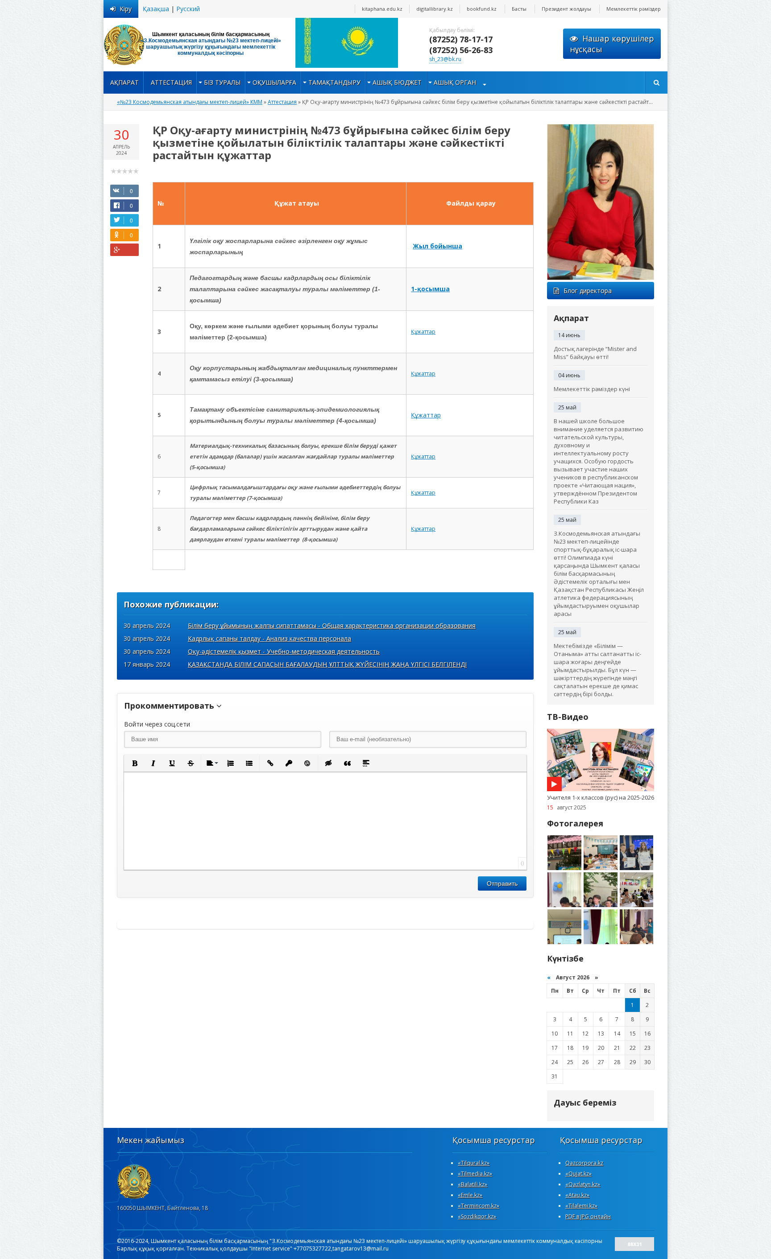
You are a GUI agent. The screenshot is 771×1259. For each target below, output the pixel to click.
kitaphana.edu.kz (382, 8)
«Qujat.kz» (578, 1173)
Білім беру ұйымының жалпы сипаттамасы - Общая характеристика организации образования (332, 625)
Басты (519, 8)
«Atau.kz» (577, 1195)
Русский (188, 8)
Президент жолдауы (566, 8)
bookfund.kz (482, 8)
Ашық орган (455, 82)
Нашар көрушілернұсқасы (612, 43)
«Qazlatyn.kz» (582, 1184)
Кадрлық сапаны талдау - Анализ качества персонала (269, 638)
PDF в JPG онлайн (588, 1216)
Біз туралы (222, 82)
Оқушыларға (274, 82)
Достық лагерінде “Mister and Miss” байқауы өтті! (595, 353)
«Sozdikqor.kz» (477, 1216)
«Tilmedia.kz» (475, 1173)
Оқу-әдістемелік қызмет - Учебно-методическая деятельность (284, 651)
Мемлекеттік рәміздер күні (592, 389)
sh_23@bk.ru (445, 59)
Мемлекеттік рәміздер (633, 8)
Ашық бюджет (397, 82)
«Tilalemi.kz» (581, 1205)
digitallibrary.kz (434, 8)
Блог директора (588, 290)
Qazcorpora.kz (584, 1163)
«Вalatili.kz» (472, 1184)
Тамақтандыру (334, 82)
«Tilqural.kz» (473, 1163)
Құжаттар (423, 331)
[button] (134, 763)
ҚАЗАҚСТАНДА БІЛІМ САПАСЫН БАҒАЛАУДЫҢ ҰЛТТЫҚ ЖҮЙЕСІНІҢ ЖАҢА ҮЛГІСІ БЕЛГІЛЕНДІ (327, 664)
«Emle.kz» (470, 1195)
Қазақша (156, 8)
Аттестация (171, 82)
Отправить (502, 883)
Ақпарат (124, 82)
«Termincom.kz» (478, 1205)
